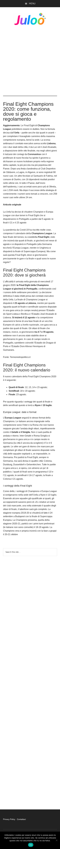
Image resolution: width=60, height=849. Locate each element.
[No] (56, 840)
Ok (30, 845)
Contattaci (21, 819)
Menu (32, 3)
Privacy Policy (9, 819)
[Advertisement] (30, 60)
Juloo (30, 19)
